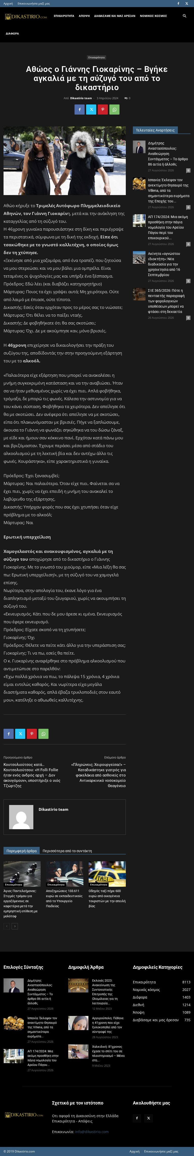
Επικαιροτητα (64, 16)
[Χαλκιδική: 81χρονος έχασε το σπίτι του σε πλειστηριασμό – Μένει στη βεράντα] (78, 1051)
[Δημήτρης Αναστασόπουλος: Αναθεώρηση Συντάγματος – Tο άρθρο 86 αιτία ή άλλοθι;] (139, 147)
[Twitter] (186, 3)
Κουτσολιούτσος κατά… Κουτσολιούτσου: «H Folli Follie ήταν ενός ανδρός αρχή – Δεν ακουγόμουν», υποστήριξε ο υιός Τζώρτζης (32, 775)
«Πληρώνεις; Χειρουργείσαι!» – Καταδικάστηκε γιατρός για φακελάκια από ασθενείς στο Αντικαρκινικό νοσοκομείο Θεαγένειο (98, 775)
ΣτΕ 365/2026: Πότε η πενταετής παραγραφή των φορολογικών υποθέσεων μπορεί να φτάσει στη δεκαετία (166, 301)
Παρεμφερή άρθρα (22, 851)
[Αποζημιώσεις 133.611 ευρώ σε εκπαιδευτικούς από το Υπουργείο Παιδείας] (64, 874)
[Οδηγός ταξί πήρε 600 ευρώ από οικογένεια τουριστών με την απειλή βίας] (107, 874)
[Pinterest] (103, 109)
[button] (184, 16)
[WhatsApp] (114, 109)
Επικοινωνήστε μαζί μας (34, 3)
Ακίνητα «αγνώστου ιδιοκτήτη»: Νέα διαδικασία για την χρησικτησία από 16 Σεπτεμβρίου (164, 264)
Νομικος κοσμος (153, 16)
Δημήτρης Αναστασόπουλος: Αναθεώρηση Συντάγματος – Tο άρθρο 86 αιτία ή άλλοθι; (168, 153)
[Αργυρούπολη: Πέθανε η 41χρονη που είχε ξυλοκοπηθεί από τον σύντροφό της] (78, 1023)
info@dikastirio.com (92, 1131)
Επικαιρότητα (96, 57)
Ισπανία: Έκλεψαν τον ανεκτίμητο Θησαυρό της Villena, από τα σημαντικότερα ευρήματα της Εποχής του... (168, 190)
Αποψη (84, 16)
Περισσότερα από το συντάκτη (67, 851)
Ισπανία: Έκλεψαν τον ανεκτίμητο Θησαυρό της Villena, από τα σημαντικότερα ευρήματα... (42, 1027)
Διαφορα (12, 33)
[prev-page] (7, 926)
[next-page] (15, 926)
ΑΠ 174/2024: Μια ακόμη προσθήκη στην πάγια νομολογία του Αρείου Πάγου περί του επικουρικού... (168, 227)
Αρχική (8, 3)
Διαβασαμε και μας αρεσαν (114, 16)
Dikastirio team (81, 98)
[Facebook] (178, 3)
